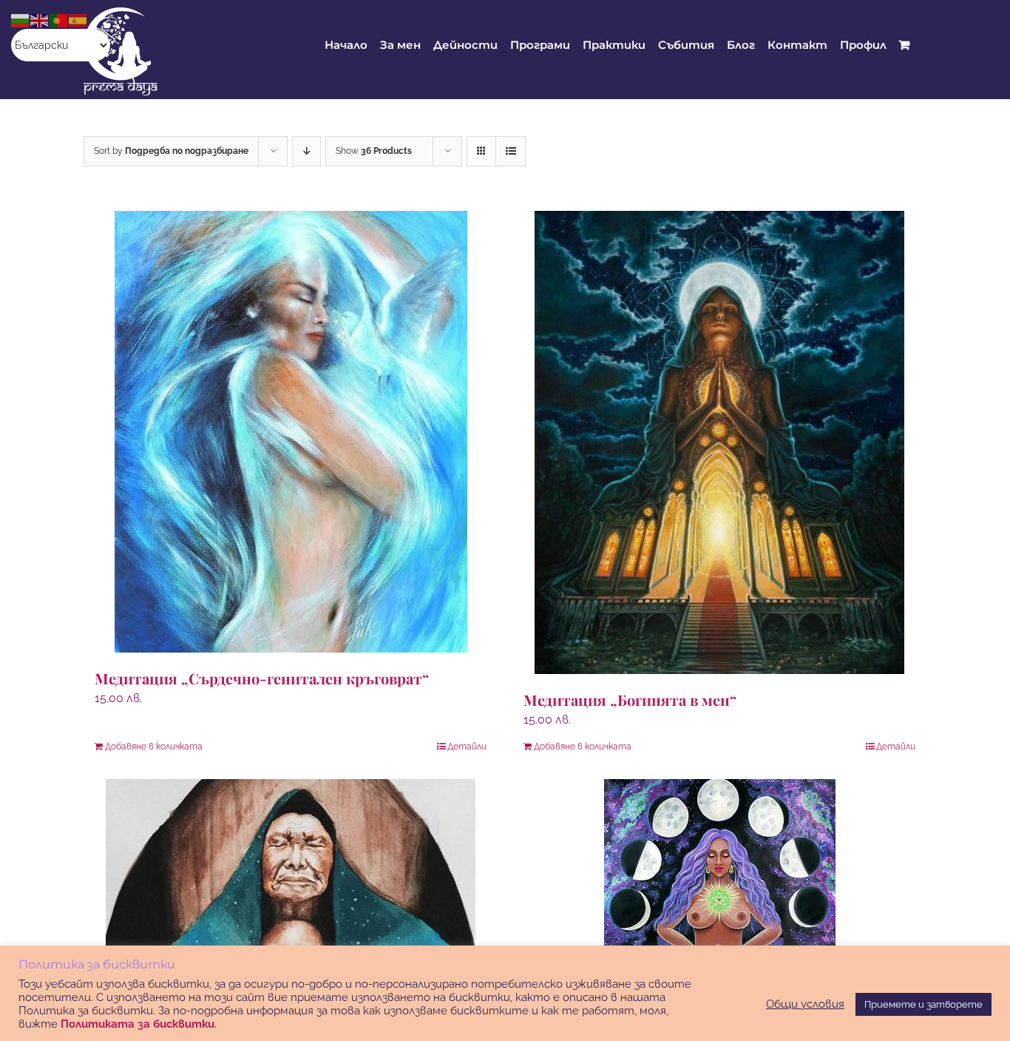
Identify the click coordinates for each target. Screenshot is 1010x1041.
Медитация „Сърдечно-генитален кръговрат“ (262, 678)
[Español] (78, 20)
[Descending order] (306, 151)
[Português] (59, 20)
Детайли (467, 746)
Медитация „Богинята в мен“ (629, 700)
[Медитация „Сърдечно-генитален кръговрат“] (291, 432)
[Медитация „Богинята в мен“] (719, 442)
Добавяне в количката (154, 746)
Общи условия (805, 1003)
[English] (40, 20)
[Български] (20, 20)
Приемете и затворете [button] (923, 1004)
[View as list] (510, 151)
